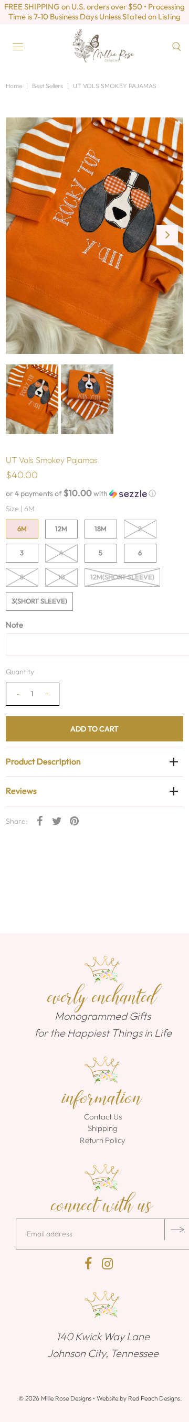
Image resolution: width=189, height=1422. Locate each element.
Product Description (43, 761)
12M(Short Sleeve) (122, 577)
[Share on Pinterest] (74, 820)
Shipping (103, 1128)
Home (14, 86)
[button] (94, 493)
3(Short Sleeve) (39, 601)
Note (14, 625)
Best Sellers (47, 86)
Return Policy (102, 1140)
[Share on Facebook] (40, 820)
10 (61, 577)
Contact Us (103, 1117)
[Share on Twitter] (57, 820)
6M (22, 528)
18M (100, 528)
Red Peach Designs (154, 1398)
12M (61, 528)
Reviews (21, 790)
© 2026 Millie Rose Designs (54, 1398)
